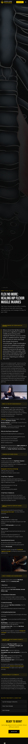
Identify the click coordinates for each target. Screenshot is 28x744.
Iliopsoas (3, 419)
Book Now (20, 2)
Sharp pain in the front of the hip (9, 469)
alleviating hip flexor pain (7, 512)
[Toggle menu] (25, 2)
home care (5, 287)
